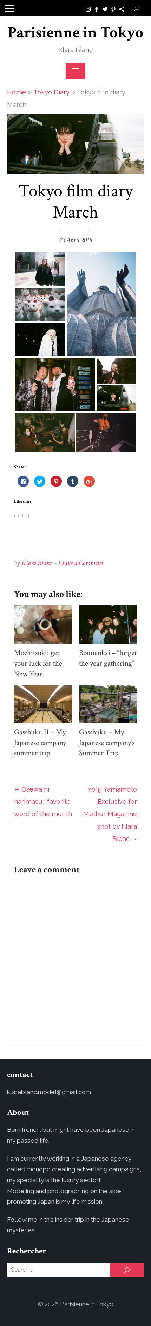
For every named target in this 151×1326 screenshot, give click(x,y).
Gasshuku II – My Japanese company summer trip (40, 742)
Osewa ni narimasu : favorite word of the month (43, 801)
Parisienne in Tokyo (75, 32)
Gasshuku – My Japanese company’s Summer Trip (106, 742)
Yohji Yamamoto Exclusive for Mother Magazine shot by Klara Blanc (110, 813)
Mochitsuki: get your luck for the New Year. (38, 663)
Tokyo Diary (51, 92)
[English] (121, 8)
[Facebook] (96, 8)
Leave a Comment (80, 563)
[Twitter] (105, 8)
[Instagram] (88, 8)
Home (16, 92)
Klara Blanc (36, 563)
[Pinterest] (113, 8)
